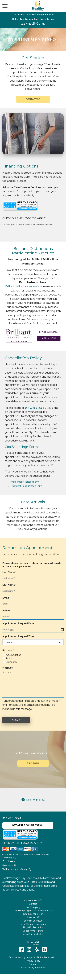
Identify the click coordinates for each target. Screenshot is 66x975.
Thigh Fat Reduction (33, 927)
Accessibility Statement (33, 967)
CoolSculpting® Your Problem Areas (33, 910)
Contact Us (33, 99)
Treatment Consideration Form (26, 486)
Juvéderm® (33, 917)
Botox (9, 658)
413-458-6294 (33, 23)
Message (7, 667)
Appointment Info (33, 39)
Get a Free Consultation (28, 825)
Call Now (33, 763)
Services (8, 650)
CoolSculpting (13, 655)
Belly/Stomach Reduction (33, 924)
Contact (33, 904)
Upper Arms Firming (33, 931)
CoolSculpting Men (33, 914)
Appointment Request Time (18, 636)
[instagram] (29, 949)
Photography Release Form (24, 482)
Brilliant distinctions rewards (22, 286)
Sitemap (33, 964)
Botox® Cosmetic (33, 920)
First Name (10, 572)
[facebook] (21, 949)
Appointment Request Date (18, 623)
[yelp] (37, 949)
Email (7, 598)
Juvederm (11, 662)
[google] (44, 949)
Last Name (10, 585)
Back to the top (35, 799)
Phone (7, 610)
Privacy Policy (33, 961)
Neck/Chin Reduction (33, 934)
